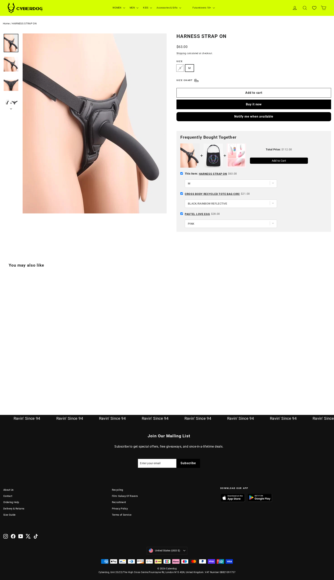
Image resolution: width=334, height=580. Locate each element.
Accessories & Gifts (167, 7)
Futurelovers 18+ (202, 7)
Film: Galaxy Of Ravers (125, 496)
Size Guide (9, 514)
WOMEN (117, 7)
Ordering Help (11, 502)
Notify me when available (253, 116)
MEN (132, 7)
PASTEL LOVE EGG (197, 214)
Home (6, 23)
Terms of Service (122, 514)
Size (179, 61)
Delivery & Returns (13, 508)
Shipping (181, 53)
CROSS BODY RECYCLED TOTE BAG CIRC (212, 193)
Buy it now (254, 104)
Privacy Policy (120, 508)
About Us (8, 489)
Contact (7, 496)
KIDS (146, 7)
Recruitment (119, 502)
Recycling (117, 489)
